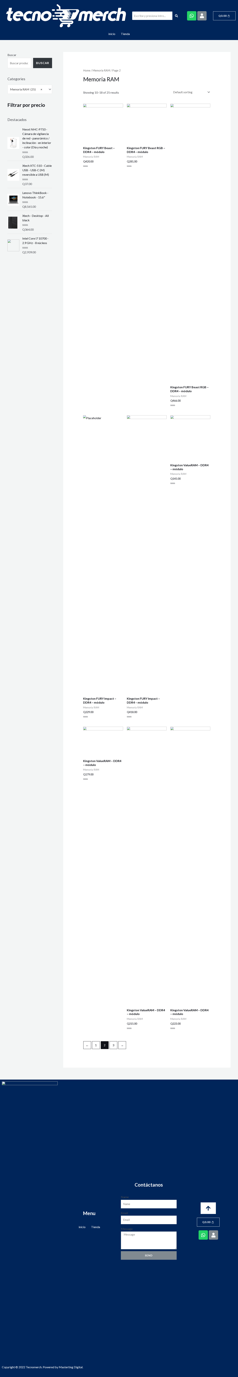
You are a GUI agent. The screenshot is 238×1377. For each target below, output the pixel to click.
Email (124, 1213)
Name (125, 1197)
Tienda (125, 34)
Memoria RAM (101, 70)
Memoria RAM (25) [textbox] (26, 89)
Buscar (11, 55)
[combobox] (29, 89)
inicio (111, 34)
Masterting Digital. (71, 1367)
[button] (208, 1208)
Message (127, 1229)
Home (86, 70)
